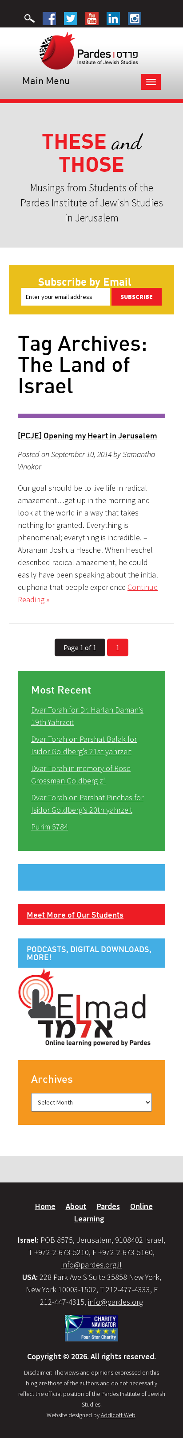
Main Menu (46, 80)
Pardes (108, 1206)
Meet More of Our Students (75, 914)
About (76, 1206)
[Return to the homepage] (89, 50)
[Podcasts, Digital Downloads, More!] (84, 1007)
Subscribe (136, 297)
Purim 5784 (49, 827)
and (92, 153)
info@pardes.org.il (91, 1265)
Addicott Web (118, 1415)
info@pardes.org (115, 1302)
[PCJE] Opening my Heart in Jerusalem (87, 435)
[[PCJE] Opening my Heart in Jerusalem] (91, 416)
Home (45, 1206)
